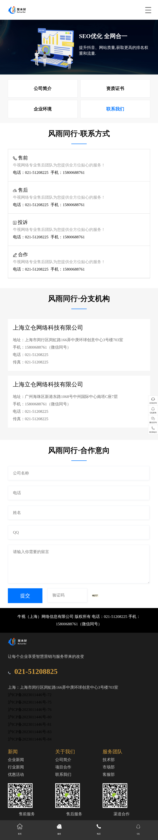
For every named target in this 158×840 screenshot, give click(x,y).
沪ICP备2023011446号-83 (30, 732)
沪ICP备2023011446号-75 (30, 702)
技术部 (109, 759)
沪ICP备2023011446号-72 (30, 695)
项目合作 (63, 767)
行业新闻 (16, 767)
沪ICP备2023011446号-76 (30, 709)
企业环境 (43, 108)
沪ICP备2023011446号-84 (30, 739)
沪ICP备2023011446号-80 (30, 717)
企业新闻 (16, 759)
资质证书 (115, 88)
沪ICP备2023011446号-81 (30, 724)
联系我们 (115, 108)
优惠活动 (16, 774)
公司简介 (43, 88)
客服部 (109, 774)
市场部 (109, 767)
